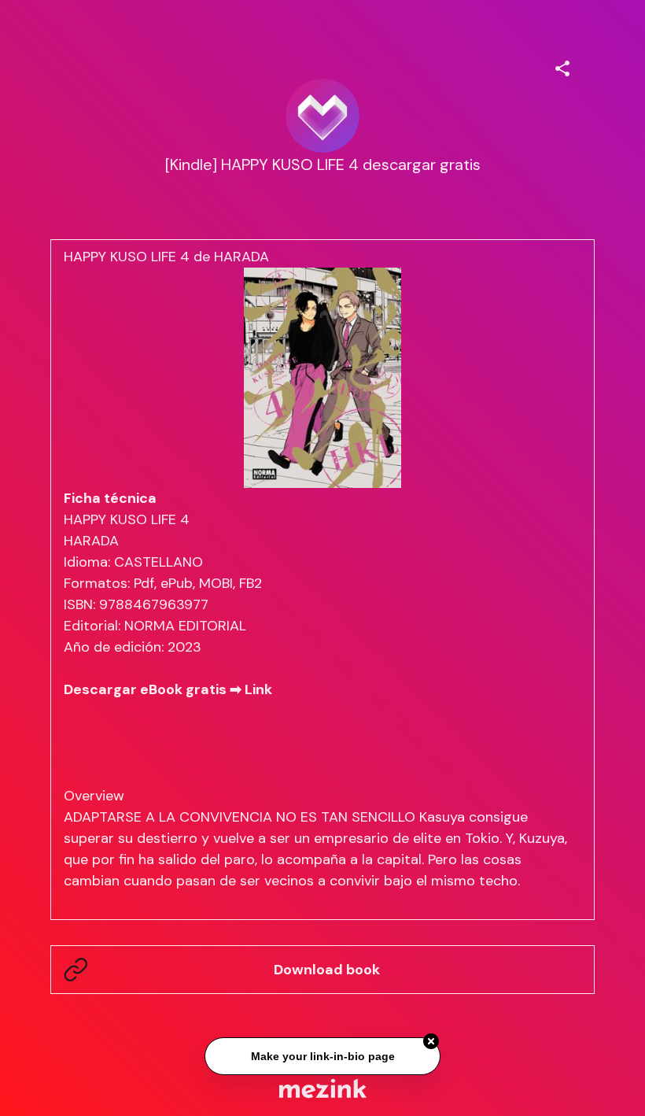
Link (258, 689)
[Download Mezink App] (323, 1088)
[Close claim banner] (431, 1039)
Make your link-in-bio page (322, 1054)
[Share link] (562, 66)
